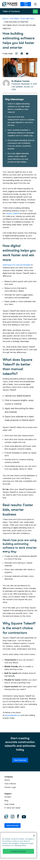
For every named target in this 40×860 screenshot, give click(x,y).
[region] (18, 845)
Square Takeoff (12, 213)
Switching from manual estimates (17, 265)
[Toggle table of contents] (35, 11)
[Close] (34, 835)
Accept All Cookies (18, 851)
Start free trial (26, 4)
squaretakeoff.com (12, 715)
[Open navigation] (36, 4)
